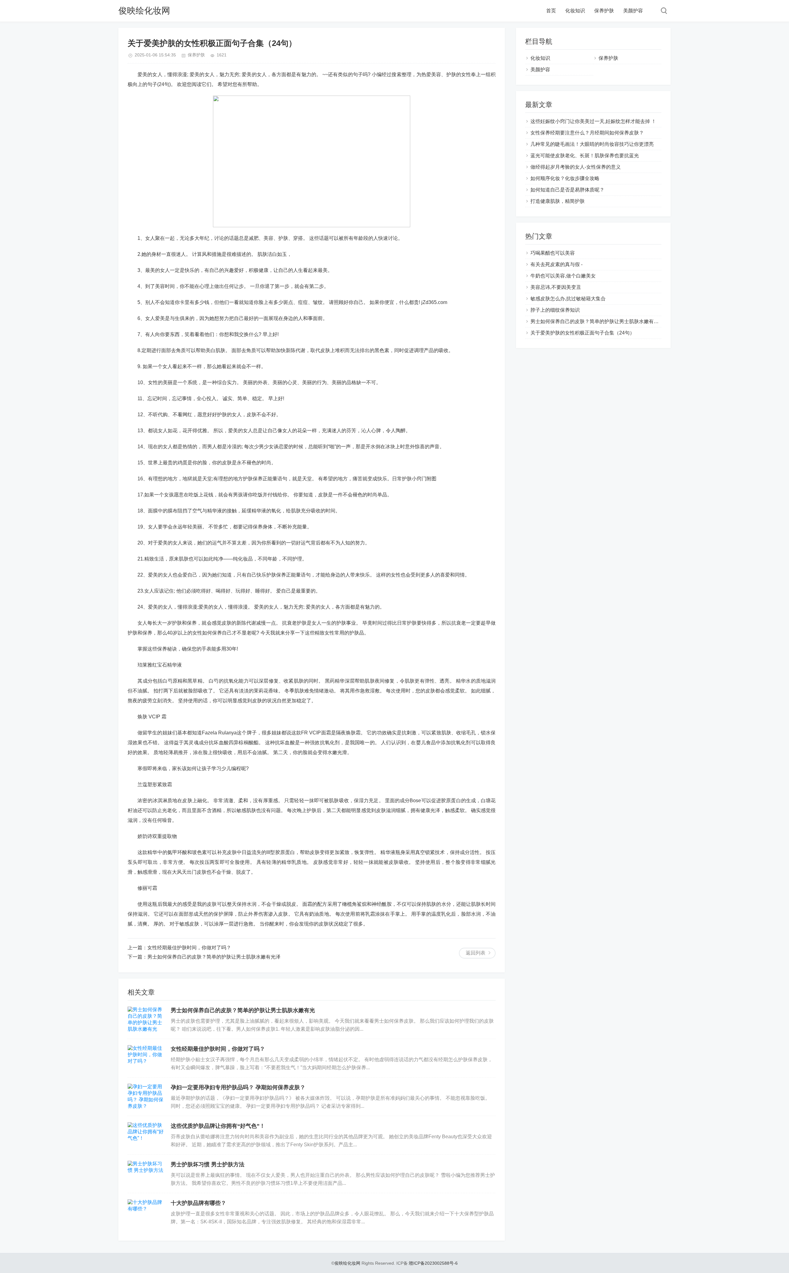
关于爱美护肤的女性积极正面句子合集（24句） (582, 332)
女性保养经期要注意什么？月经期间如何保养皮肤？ (587, 132)
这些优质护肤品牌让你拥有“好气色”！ (218, 1126)
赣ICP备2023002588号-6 (433, 1263)
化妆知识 (575, 10)
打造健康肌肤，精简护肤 (557, 201)
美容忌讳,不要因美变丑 (555, 287)
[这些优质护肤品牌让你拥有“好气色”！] (146, 1135)
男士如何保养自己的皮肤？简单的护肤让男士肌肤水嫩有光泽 (213, 956)
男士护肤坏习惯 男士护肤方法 (207, 1164)
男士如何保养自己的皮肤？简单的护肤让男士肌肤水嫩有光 (243, 1010)
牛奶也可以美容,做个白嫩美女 (563, 275)
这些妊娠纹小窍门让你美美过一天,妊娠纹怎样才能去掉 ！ (593, 121)
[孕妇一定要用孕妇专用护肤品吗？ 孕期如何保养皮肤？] (146, 1097)
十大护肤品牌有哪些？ (198, 1203)
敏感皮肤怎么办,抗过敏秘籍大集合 (568, 298)
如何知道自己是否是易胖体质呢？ (567, 189)
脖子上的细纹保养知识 (555, 310)
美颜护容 (633, 10)
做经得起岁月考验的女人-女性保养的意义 (575, 167)
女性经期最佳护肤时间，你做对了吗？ (189, 947)
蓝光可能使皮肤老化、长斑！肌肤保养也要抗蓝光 (584, 155)
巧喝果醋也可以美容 (552, 253)
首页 (551, 10)
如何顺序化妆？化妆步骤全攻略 (564, 178)
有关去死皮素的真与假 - (556, 264)
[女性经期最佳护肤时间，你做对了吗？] (146, 1058)
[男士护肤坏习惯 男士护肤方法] (146, 1174)
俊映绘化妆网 (144, 10)
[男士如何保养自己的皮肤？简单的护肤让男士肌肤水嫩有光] (146, 1020)
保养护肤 (604, 10)
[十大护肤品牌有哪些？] (146, 1212)
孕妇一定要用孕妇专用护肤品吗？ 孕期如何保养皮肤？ (238, 1087)
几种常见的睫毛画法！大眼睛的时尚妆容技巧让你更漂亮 (592, 144)
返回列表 (475, 952)
